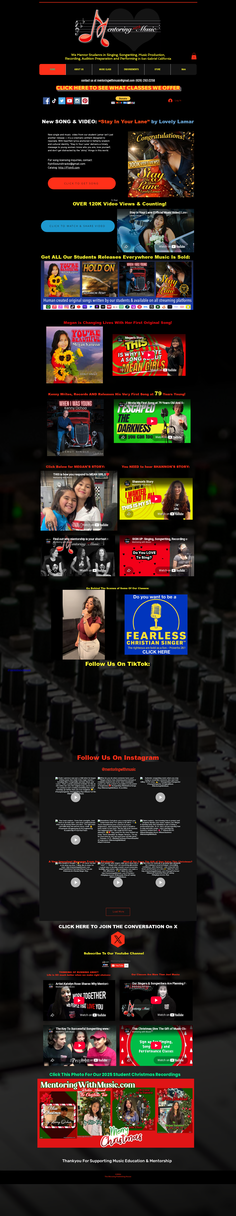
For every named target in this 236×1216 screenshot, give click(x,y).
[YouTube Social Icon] (69, 100)
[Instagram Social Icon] (77, 100)
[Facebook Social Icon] (46, 100)
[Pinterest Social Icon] (85, 100)
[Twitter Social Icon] (61, 100)
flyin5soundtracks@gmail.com (66, 164)
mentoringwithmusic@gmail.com (116, 80)
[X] (118, 939)
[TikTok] (54, 100)
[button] (194, 56)
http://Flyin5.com (69, 168)
